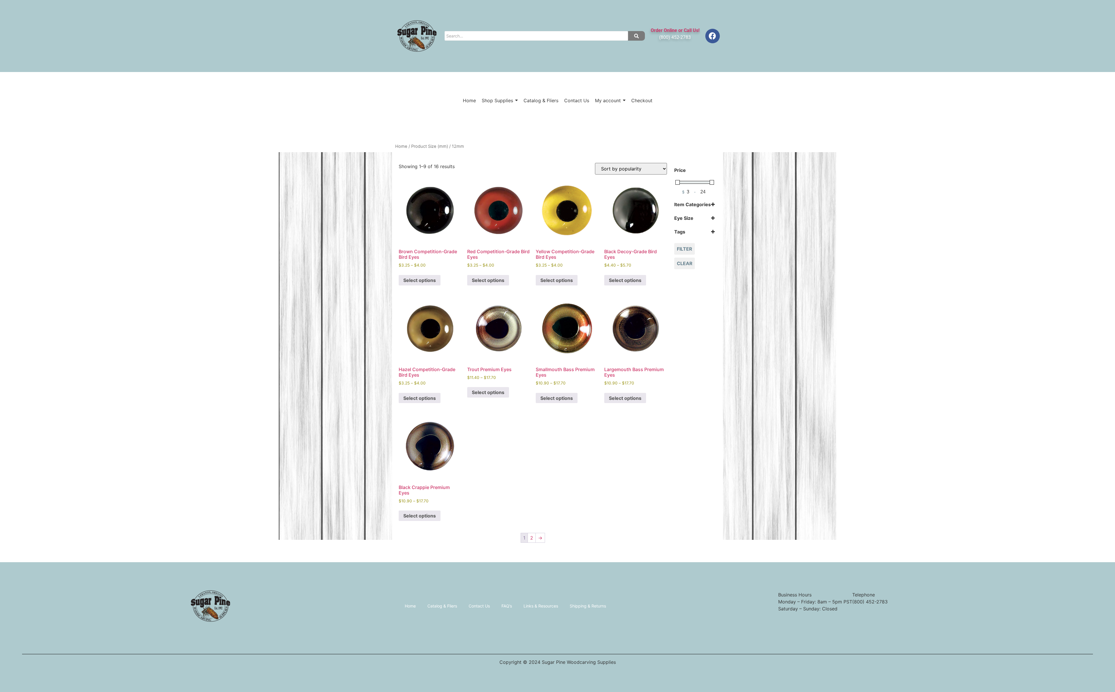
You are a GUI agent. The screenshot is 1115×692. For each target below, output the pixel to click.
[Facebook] (712, 36)
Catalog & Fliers (442, 605)
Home (401, 146)
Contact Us (479, 605)
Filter (684, 249)
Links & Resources (541, 605)
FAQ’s (506, 605)
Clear (685, 263)
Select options (419, 280)
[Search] (636, 36)
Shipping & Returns (588, 605)
